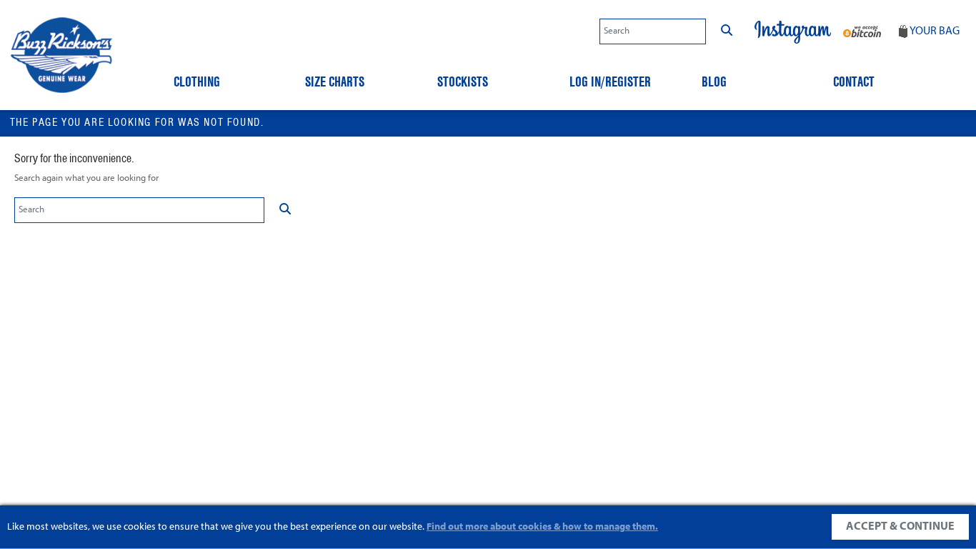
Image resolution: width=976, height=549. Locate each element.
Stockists (462, 81)
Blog (714, 81)
